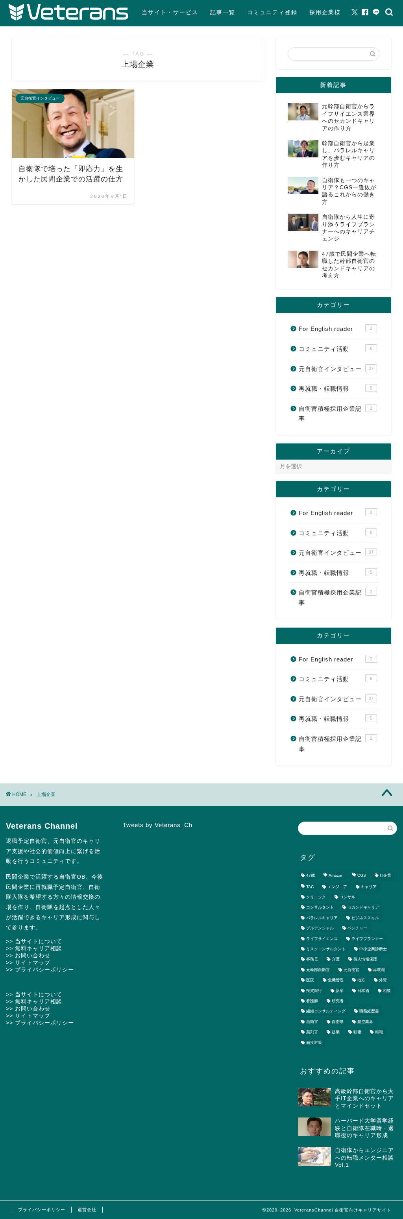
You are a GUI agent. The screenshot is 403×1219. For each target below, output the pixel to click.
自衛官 (312, 1022)
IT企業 (385, 876)
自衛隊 (338, 1022)
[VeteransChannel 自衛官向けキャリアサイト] (68, 19)
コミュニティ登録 (272, 12)
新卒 (340, 990)
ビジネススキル (365, 918)
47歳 (310, 876)
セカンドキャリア (363, 907)
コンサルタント (320, 907)
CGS (361, 876)
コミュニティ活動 (335, 348)
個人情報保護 (365, 959)
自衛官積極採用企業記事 (335, 413)
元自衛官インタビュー (336, 369)
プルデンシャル (320, 928)
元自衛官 (351, 970)
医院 (310, 980)
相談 (387, 990)
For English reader (335, 328)
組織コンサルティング (326, 1011)
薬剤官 (312, 1032)
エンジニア (337, 887)
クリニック (316, 897)
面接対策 (314, 1042)
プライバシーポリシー (41, 1209)
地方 (361, 980)
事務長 (312, 959)
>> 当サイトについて (34, 941)
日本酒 (363, 990)
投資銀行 (314, 990)
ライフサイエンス (322, 938)
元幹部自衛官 (318, 970)
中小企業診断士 (373, 949)
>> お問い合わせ (28, 955)
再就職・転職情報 (335, 388)
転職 (379, 1032)
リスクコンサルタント (326, 949)
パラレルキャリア (322, 918)
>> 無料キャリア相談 (34, 948)
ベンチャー (357, 928)
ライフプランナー (367, 938)
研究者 (338, 1001)
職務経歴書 (369, 1011)
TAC (310, 887)
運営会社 (87, 1209)
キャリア (369, 887)
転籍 (357, 1032)
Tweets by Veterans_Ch (157, 825)
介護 (336, 959)
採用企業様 (325, 12)
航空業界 (365, 1022)
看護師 (312, 1001)
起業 (336, 1032)
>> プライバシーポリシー (40, 969)
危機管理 (336, 980)
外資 (383, 980)
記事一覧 (222, 12)
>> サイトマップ (28, 962)
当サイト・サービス (170, 12)
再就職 (379, 970)
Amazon (336, 876)
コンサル (347, 897)
